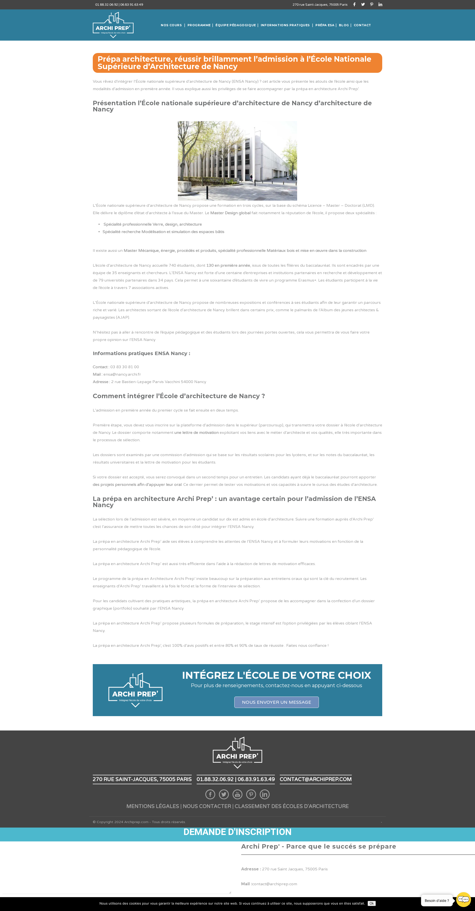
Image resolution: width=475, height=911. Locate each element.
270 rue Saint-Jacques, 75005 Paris (320, 5)
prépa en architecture (316, 88)
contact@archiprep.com (316, 779)
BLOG (344, 25)
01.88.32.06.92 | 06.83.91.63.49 (119, 5)
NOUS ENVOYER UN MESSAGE (276, 702)
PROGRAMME (199, 25)
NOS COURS (171, 25)
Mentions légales (152, 806)
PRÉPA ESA (324, 25)
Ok (372, 903)
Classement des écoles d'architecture (292, 806)
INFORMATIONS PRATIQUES (285, 25)
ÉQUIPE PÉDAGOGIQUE (235, 25)
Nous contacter (207, 806)
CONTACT (362, 25)
